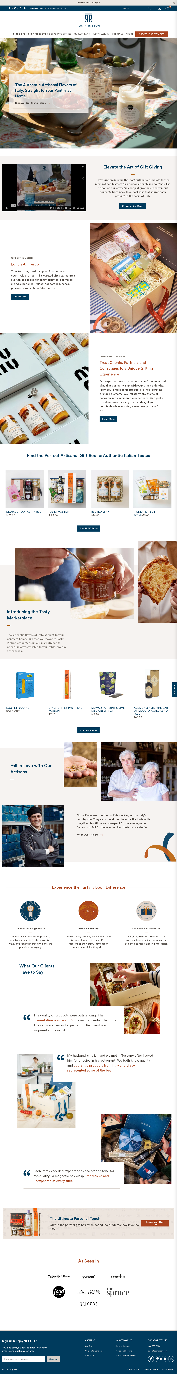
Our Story (89, 1346)
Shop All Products (88, 730)
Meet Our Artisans (87, 834)
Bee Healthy (110, 488)
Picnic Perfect (152, 488)
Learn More (21, 297)
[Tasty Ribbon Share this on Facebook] (9, 8)
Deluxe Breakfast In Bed (25, 488)
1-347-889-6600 (36, 8)
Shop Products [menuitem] (37, 34)
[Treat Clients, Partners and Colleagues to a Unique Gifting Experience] (44, 388)
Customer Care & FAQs (126, 1355)
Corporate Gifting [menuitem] (60, 34)
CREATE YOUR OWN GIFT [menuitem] (152, 34)
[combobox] (134, 8)
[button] (149, 8)
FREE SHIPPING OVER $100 (89, 3)
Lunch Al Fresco (25, 264)
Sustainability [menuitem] (101, 34)
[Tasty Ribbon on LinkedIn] (25, 8)
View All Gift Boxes (89, 528)
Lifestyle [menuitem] (117, 34)
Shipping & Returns (124, 1351)
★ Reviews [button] (174, 690)
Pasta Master (67, 488)
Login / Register (123, 1346)
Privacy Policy (133, 1369)
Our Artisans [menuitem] (82, 34)
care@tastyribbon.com (56, 8)
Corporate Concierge (94, 1351)
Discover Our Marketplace (130, 103)
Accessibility (167, 1369)
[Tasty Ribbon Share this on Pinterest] (14, 8)
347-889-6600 (154, 1346)
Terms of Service (150, 1369)
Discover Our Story (132, 206)
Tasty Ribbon (14, 1370)
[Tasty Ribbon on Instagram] (20, 8)
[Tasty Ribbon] (88, 20)
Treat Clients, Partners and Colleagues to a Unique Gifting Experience (126, 368)
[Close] (174, 3)
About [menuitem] (129, 34)
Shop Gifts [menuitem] (19, 34)
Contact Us (90, 1355)
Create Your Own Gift (155, 1223)
